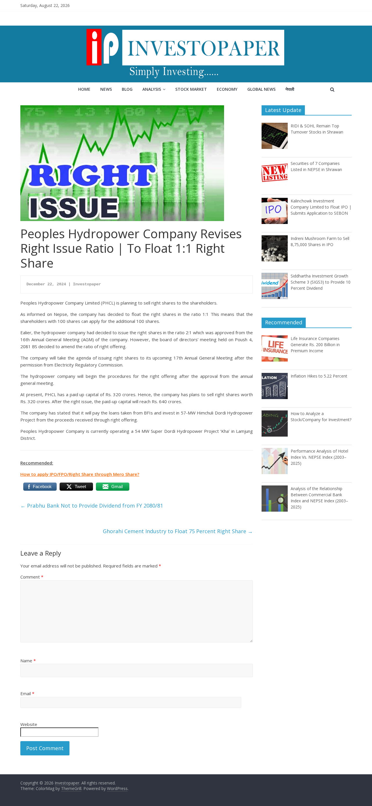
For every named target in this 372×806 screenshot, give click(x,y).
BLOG (127, 89)
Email (27, 693)
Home (84, 89)
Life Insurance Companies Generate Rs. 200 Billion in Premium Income (315, 344)
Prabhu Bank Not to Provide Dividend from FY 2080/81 (91, 505)
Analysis (151, 89)
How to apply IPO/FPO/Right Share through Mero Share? (79, 474)
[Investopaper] (186, 29)
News (106, 89)
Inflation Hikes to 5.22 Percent (319, 376)
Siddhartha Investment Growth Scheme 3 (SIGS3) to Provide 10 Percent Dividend (320, 282)
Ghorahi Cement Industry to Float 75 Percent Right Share (178, 531)
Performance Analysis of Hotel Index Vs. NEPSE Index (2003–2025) (319, 457)
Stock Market (191, 89)
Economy (227, 89)
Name (28, 660)
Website (28, 724)
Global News (261, 89)
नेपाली (289, 89)
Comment (31, 577)
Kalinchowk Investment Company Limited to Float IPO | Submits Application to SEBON (321, 207)
